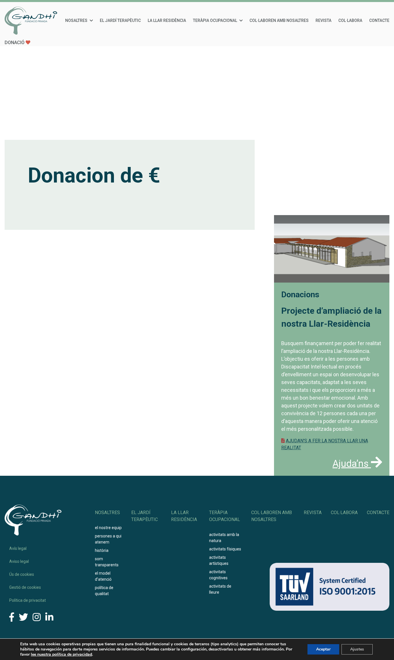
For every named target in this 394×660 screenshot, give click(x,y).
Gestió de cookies (25, 587)
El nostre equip (108, 527)
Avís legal (18, 548)
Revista (323, 20)
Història (101, 550)
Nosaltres (76, 20)
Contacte (379, 20)
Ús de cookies (21, 574)
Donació (15, 42)
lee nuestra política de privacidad (61, 654)
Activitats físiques (225, 549)
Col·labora (350, 20)
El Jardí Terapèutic (120, 20)
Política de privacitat (27, 600)
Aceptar (323, 649)
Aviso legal (19, 561)
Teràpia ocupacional (215, 20)
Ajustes (357, 649)
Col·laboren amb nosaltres (279, 20)
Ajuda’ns (352, 463)
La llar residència (167, 20)
